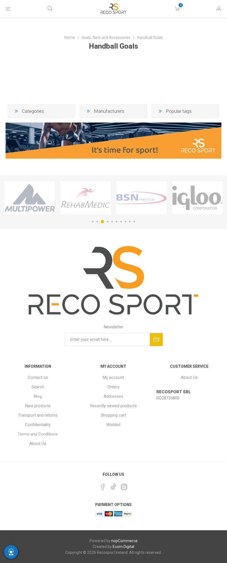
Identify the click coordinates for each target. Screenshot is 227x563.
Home (69, 37)
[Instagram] (124, 486)
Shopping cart (113, 415)
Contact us (38, 377)
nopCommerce (124, 541)
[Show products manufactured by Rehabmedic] (85, 197)
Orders (113, 386)
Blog (38, 396)
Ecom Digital (123, 546)
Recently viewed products (113, 405)
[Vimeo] (113, 485)
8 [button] (125, 221)
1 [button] (93, 221)
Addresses (113, 396)
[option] (30, 197)
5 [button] (112, 221)
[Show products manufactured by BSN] (141, 197)
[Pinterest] (103, 486)
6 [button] (116, 221)
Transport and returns (38, 415)
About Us (37, 443)
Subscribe (156, 339)
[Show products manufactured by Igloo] (197, 197)
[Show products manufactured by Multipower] (29, 197)
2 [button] (97, 221)
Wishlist (113, 424)
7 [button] (121, 221)
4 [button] (108, 221)
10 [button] (134, 221)
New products (38, 405)
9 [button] (130, 221)
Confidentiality (38, 424)
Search (38, 386)
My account (113, 377)
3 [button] (102, 221)
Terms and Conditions (38, 434)
